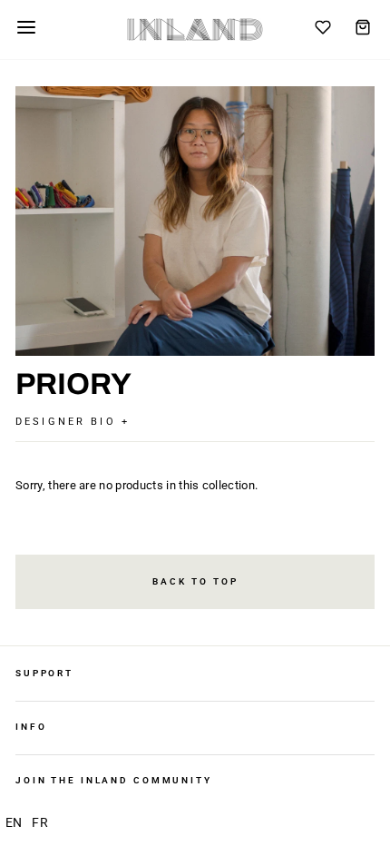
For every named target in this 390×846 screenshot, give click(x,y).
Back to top (195, 581)
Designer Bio (68, 422)
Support (44, 673)
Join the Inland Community (113, 780)
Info (30, 727)
